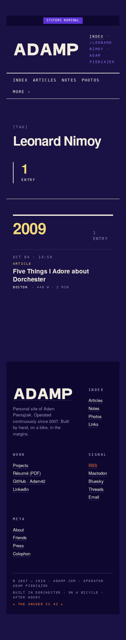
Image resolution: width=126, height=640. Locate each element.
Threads (96, 489)
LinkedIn (21, 489)
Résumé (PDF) (27, 473)
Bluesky (96, 481)
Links (94, 424)
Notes (94, 408)
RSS (93, 465)
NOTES (69, 80)
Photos (95, 416)
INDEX (96, 36)
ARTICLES (45, 80)
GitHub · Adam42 (29, 481)
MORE (19, 92)
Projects (20, 465)
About (18, 530)
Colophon (21, 553)
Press (18, 545)
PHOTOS (91, 80)
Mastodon (98, 473)
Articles (96, 400)
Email (94, 497)
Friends (20, 537)
